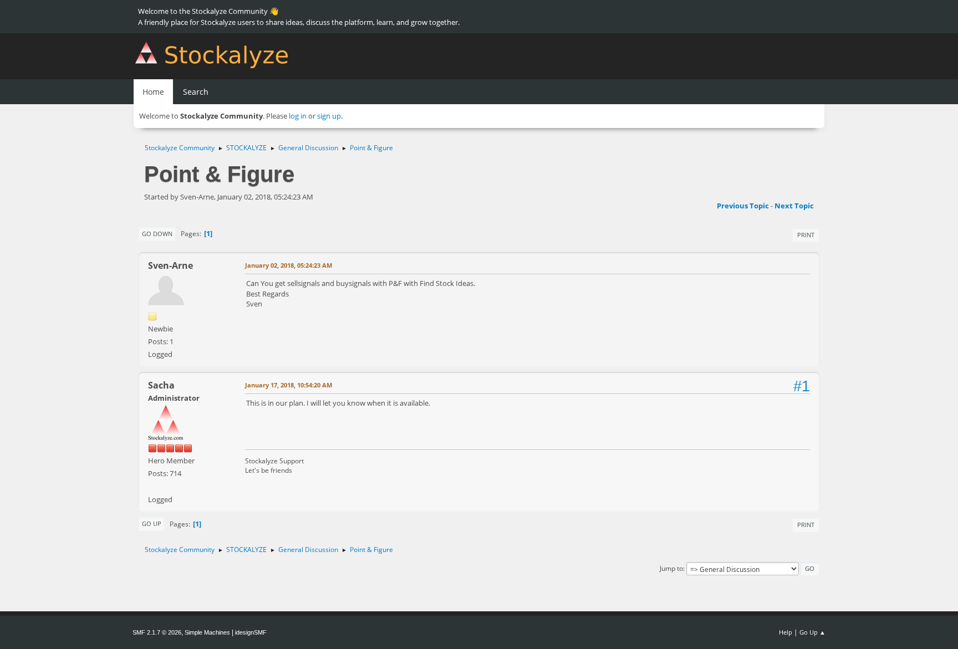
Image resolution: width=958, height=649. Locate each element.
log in (298, 116)
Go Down (157, 233)
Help (785, 632)
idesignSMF (251, 632)
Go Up (151, 523)
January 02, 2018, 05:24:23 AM (288, 265)
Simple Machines (207, 632)
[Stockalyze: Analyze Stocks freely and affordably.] (152, 486)
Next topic (794, 206)
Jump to (671, 568)
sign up (329, 116)
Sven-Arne (170, 265)
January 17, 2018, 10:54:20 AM (288, 385)
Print (805, 235)
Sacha (161, 385)
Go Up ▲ (812, 632)
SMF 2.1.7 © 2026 (157, 632)
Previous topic (743, 206)
